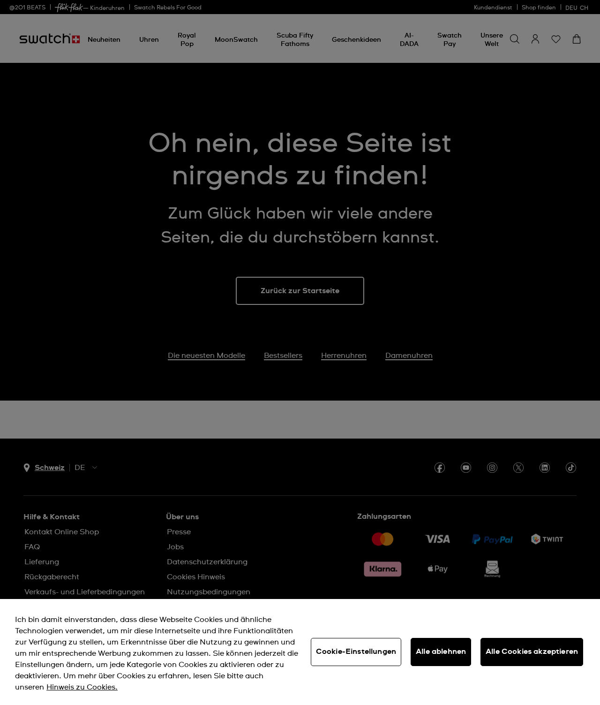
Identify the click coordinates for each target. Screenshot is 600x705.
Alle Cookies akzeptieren (532, 651)
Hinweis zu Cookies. (82, 687)
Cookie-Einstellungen (356, 651)
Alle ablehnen (441, 651)
